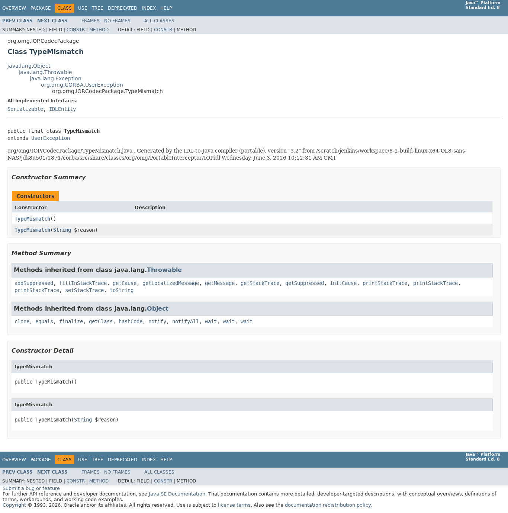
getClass (101, 321)
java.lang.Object (28, 66)
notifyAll (185, 321)
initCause (343, 283)
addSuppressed (34, 283)
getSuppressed (304, 283)
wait (211, 321)
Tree (97, 8)
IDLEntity (62, 109)
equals (44, 321)
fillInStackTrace (83, 283)
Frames (90, 20)
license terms (234, 505)
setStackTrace (84, 290)
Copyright (14, 505)
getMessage (220, 283)
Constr (76, 29)
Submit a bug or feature (31, 488)
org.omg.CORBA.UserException (82, 85)
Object (157, 308)
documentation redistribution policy (327, 505)
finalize (71, 321)
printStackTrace (385, 283)
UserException (50, 138)
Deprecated (122, 8)
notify (157, 321)
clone (22, 321)
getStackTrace (260, 283)
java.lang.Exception (55, 78)
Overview (14, 8)
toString (122, 290)
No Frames (117, 20)
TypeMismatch (32, 219)
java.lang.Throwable (45, 72)
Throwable (164, 269)
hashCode (130, 321)
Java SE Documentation (177, 494)
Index (149, 8)
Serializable (25, 109)
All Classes (159, 20)
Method (99, 29)
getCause (124, 283)
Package (40, 8)
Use (82, 8)
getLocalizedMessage (170, 283)
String (62, 230)
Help (166, 8)
